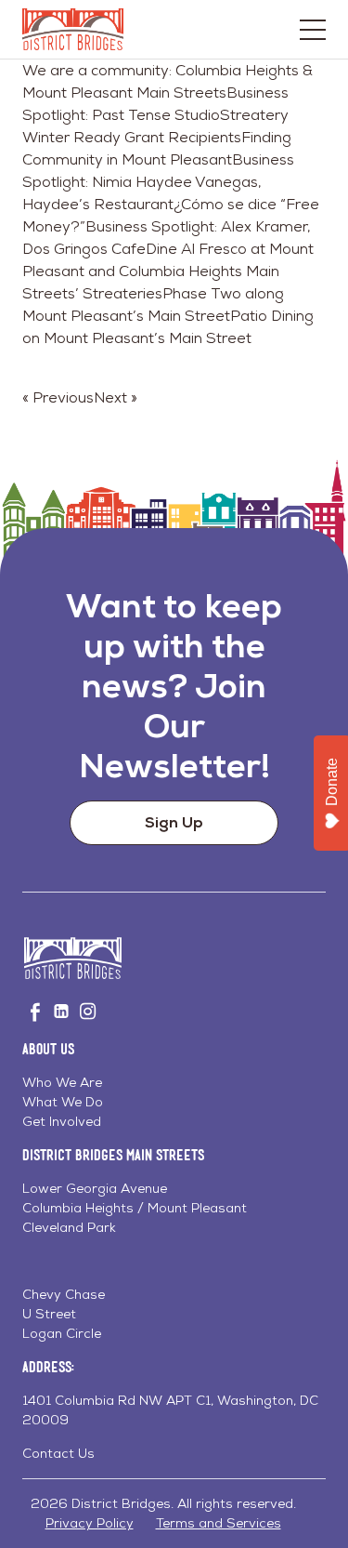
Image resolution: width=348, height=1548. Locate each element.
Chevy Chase (63, 1294)
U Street (49, 1313)
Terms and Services (218, 1523)
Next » (115, 397)
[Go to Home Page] (72, 29)
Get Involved (61, 1121)
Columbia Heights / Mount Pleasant (134, 1207)
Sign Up (174, 822)
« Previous (58, 397)
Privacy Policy (89, 1523)
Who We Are (62, 1082)
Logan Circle (61, 1333)
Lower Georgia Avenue (94, 1188)
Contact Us (58, 1453)
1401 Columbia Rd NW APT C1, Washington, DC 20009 (170, 1410)
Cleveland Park (69, 1227)
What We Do (62, 1101)
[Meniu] (313, 30)
